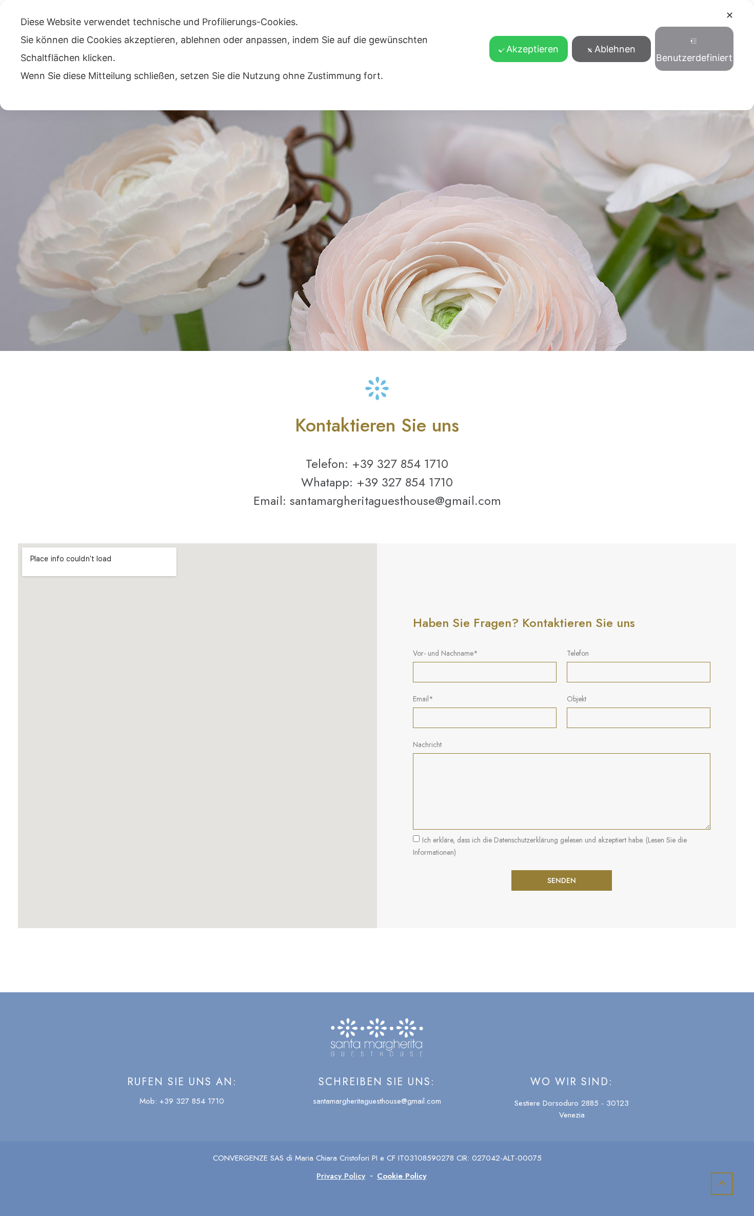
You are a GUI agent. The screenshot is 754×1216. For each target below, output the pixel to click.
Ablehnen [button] (615, 49)
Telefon (578, 654)
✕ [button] (729, 15)
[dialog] (377, 55)
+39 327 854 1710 (400, 464)
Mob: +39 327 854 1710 (182, 1101)
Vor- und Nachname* (445, 654)
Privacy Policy (340, 1176)
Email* (423, 699)
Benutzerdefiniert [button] (694, 57)
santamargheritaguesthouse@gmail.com (395, 500)
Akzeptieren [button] (532, 49)
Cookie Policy (401, 1176)
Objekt (576, 699)
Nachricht (427, 745)
